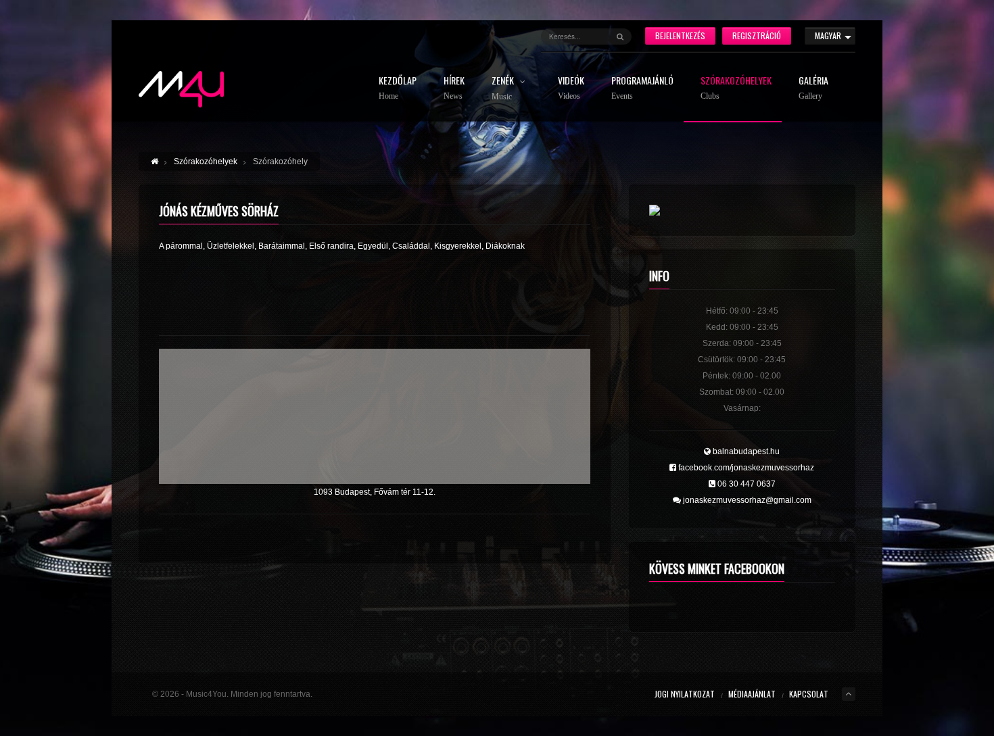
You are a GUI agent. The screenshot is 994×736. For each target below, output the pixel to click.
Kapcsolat (808, 694)
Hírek (454, 88)
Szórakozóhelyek (736, 88)
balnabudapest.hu (745, 451)
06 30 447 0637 (745, 484)
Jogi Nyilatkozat (685, 694)
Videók (571, 88)
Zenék (504, 88)
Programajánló (642, 88)
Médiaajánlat (752, 694)
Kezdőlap (398, 88)
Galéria (813, 88)
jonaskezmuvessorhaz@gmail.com (746, 500)
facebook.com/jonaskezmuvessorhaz (745, 467)
